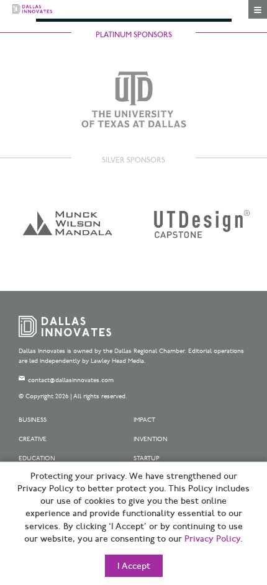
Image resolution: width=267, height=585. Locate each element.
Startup (147, 458)
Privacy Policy (212, 539)
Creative (33, 439)
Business (33, 420)
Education (37, 458)
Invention (151, 439)
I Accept (133, 566)
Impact (144, 420)
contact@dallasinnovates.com (71, 380)
